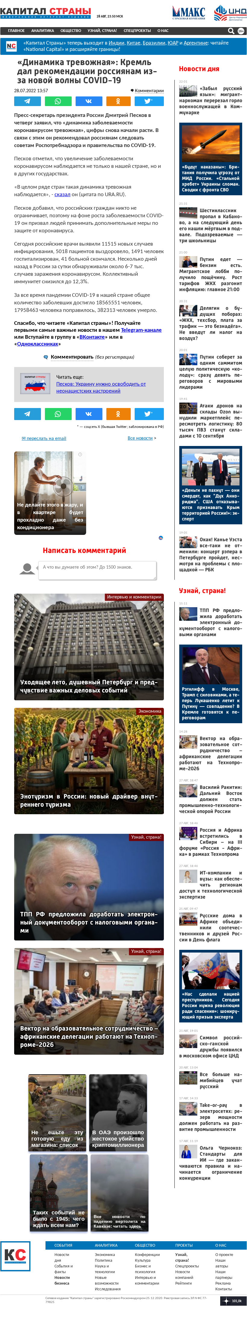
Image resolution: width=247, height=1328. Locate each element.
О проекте (224, 1255)
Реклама (223, 1283)
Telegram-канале (141, 330)
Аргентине (196, 43)
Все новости (140, 438)
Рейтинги (183, 1283)
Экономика (150, 711)
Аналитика (42, 31)
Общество (71, 31)
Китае (133, 43)
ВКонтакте (92, 337)
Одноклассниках (37, 344)
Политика (103, 1260)
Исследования (108, 1289)
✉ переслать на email (44, 438)
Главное (16, 31)
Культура (143, 1260)
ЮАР (173, 43)
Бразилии (154, 43)
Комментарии (149, 91)
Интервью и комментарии (134, 597)
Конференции (147, 1255)
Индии (116, 43)
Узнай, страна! (102, 31)
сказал (62, 195)
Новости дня (199, 68)
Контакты (223, 1289)
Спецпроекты (137, 31)
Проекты (184, 1245)
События (63, 1245)
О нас (163, 31)
